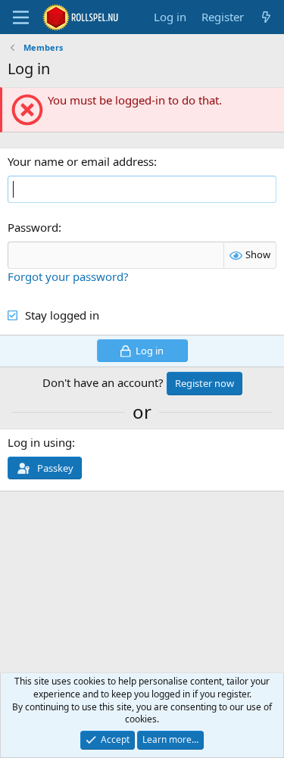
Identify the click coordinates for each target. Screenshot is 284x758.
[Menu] (21, 17)
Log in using (40, 442)
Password (33, 227)
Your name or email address (81, 161)
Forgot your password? (68, 276)
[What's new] (266, 17)
